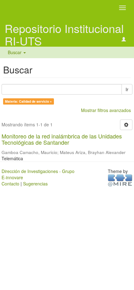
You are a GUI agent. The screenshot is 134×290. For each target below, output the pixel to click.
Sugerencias (35, 183)
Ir (127, 89)
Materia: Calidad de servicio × (28, 101)
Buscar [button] (15, 52)
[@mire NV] (120, 180)
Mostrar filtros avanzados (106, 110)
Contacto (10, 183)
